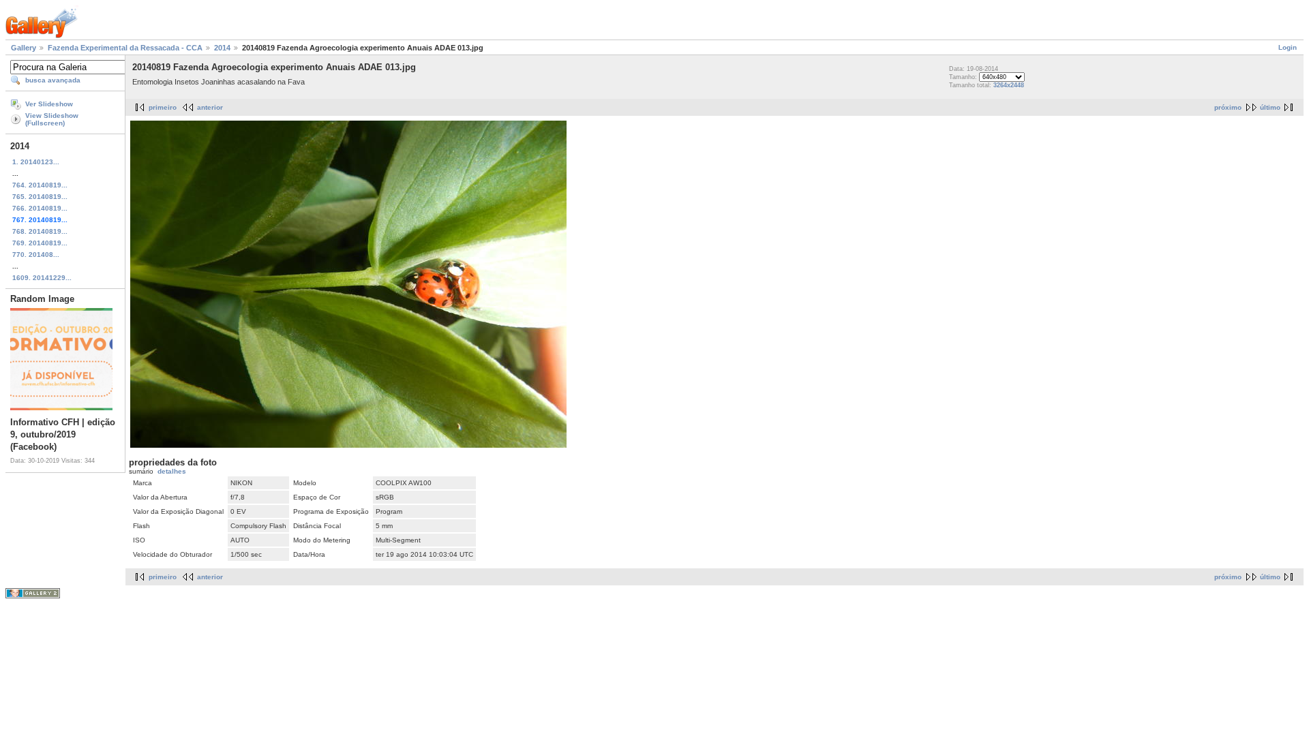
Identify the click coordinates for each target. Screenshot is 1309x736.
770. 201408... (35, 254)
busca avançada (52, 80)
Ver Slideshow (49, 104)
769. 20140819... (39, 243)
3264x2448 (1008, 85)
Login (1287, 47)
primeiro (163, 107)
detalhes (171, 471)
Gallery (23, 48)
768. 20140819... (39, 231)
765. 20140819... (39, 196)
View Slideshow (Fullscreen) (51, 119)
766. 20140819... (39, 208)
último (1270, 107)
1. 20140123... (35, 162)
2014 (222, 48)
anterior (210, 107)
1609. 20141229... (42, 277)
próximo (1228, 107)
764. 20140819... (39, 185)
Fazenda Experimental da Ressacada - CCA (125, 48)
